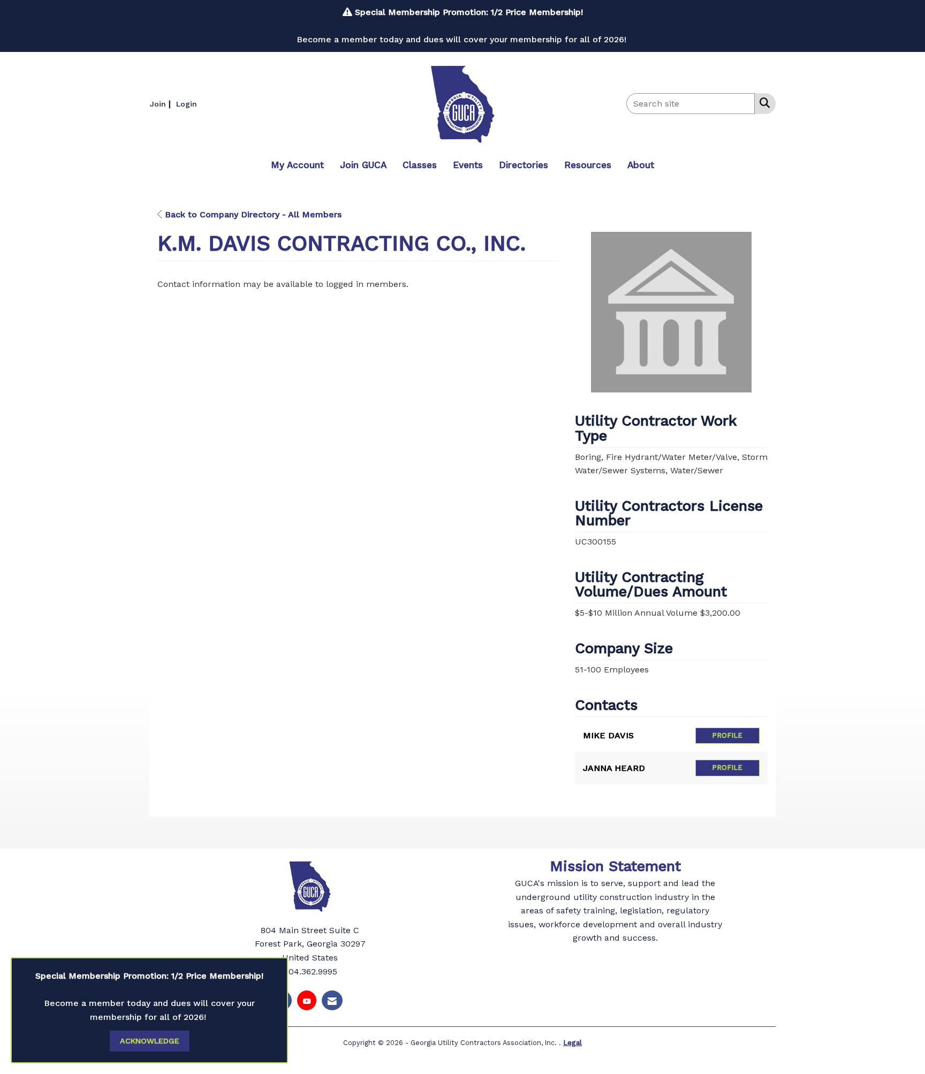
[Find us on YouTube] (306, 1000)
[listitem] (161, 104)
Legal (572, 1043)
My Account (297, 165)
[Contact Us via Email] (332, 1000)
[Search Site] (762, 102)
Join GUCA (363, 165)
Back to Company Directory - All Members (252, 214)
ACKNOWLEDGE (149, 1041)
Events (468, 165)
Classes (420, 165)
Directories (523, 165)
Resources (587, 165)
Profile (727, 735)
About (640, 165)
